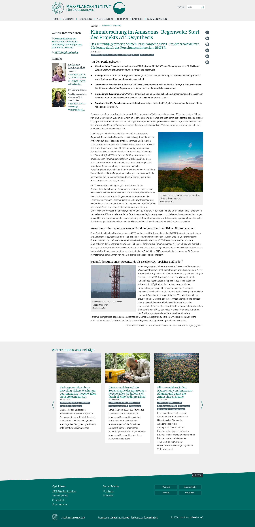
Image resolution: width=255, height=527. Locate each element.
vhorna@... (74, 107)
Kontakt (166, 493)
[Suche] (202, 7)
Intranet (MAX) (190, 487)
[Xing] (207, 50)
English (181, 7)
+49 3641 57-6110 (77, 74)
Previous (53, 405)
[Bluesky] (207, 38)
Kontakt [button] (57, 58)
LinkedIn (109, 491)
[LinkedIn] (207, 32)
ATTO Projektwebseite (66, 52)
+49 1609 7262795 (78, 78)
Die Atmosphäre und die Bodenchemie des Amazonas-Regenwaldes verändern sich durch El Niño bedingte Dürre (127, 392)
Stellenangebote (59, 495)
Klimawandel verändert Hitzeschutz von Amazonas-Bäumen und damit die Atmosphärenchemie (175, 392)
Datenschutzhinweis (119, 517)
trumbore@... (75, 84)
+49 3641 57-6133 (77, 103)
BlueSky (109, 495)
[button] (201, 190)
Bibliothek (59, 500)
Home (55, 19)
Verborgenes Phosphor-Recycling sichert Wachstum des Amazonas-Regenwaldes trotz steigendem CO (78, 392)
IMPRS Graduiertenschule (64, 491)
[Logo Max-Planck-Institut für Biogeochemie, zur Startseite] (101, 8)
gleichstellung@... (77, 110)
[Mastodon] (207, 44)
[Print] (207, 62)
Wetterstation (61, 504)
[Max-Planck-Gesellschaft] (56, 517)
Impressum (103, 517)
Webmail (166, 487)
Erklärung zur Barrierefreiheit (144, 517)
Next (202, 405)
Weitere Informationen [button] (66, 33)
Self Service (190, 493)
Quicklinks (59, 486)
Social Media (111, 486)
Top (199, 475)
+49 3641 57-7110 (77, 81)
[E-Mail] (207, 56)
